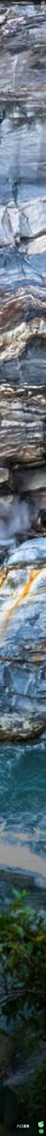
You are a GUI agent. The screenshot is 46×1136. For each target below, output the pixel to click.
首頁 (3, 8)
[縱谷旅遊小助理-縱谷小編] (41, 1124)
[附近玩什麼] (41, 1131)
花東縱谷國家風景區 (23, 3)
